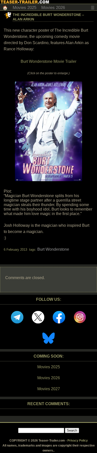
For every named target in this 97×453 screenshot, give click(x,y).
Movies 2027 (48, 389)
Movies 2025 (24, 7)
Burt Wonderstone (53, 249)
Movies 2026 (53, 7)
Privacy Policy (77, 440)
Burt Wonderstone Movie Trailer (48, 61)
